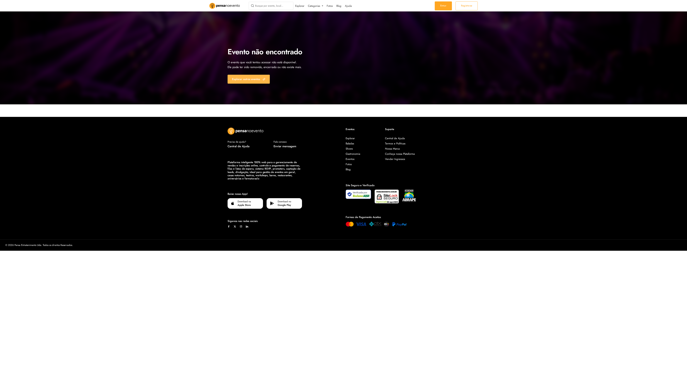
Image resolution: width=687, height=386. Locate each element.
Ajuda (348, 6)
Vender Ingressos (395, 159)
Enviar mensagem (285, 146)
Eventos (350, 159)
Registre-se (466, 5)
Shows (349, 149)
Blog (338, 6)
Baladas (350, 143)
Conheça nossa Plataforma (400, 154)
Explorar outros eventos (246, 79)
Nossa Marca (392, 149)
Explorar (299, 6)
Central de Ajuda (238, 146)
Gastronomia (353, 154)
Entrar (443, 5)
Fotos (330, 6)
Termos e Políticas (395, 143)
